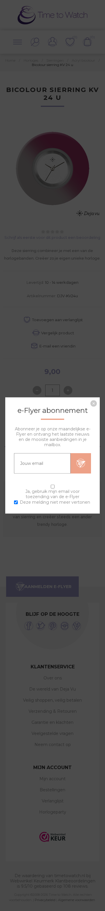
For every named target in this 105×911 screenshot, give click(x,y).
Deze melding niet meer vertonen (55, 502)
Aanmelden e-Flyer (81, 463)
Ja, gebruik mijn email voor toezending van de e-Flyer (52, 494)
